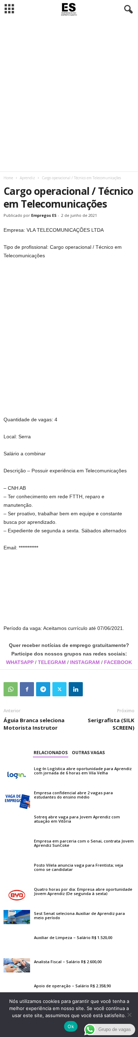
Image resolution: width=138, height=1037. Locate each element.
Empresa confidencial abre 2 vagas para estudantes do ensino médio (73, 795)
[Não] (129, 1014)
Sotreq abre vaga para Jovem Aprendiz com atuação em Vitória (77, 819)
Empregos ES (44, 215)
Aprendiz (27, 177)
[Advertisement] (69, 95)
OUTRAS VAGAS (88, 753)
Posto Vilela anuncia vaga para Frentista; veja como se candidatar (78, 867)
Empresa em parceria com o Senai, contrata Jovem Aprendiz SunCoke (84, 843)
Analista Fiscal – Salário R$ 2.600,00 (68, 961)
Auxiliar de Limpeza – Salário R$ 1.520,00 (73, 937)
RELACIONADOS (51, 753)
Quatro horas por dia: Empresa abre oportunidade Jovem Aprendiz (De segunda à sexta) (83, 891)
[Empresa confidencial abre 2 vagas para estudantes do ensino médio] (17, 799)
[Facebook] (27, 689)
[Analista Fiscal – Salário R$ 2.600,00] (17, 965)
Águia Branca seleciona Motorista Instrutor (34, 724)
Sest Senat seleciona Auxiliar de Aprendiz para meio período (79, 915)
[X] (59, 689)
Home (8, 177)
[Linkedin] (76, 689)
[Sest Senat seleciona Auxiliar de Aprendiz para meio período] (17, 917)
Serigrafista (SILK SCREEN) (111, 724)
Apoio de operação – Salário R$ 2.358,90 (72, 985)
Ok (71, 1026)
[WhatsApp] (11, 689)
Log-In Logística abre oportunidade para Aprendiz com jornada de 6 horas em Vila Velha (83, 770)
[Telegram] (43, 689)
